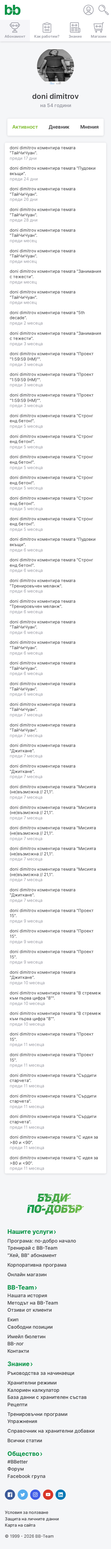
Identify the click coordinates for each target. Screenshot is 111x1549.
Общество (23, 1453)
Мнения (89, 127)
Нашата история (27, 1295)
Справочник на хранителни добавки (50, 1431)
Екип (12, 1319)
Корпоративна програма (37, 1265)
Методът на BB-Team (32, 1303)
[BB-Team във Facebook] (10, 1495)
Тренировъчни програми (37, 1414)
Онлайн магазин (27, 1274)
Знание (18, 1363)
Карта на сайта (20, 1525)
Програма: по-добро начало (41, 1241)
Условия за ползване (26, 1512)
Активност (25, 127)
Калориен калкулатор (33, 1390)
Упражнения (22, 1421)
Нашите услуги (30, 1231)
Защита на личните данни (32, 1519)
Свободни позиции (30, 1327)
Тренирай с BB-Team (32, 1248)
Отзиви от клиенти (29, 1310)
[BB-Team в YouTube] (48, 1495)
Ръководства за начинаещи (40, 1373)
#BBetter (17, 1462)
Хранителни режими (32, 1383)
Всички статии (24, 1440)
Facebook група (26, 1476)
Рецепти (17, 1404)
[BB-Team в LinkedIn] (61, 1495)
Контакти (18, 1351)
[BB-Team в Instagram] (35, 1495)
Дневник (59, 127)
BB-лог (15, 1343)
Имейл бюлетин (26, 1336)
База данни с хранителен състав (47, 1397)
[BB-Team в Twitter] (23, 1495)
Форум (15, 1469)
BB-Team (20, 1287)
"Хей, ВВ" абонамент (32, 1255)
